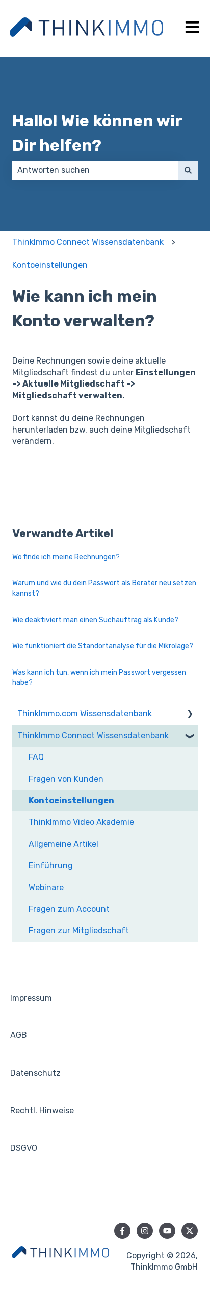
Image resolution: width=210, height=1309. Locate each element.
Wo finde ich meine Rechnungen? (66, 557)
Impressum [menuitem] (31, 998)
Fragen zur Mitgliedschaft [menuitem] (79, 930)
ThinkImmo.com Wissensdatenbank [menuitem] (84, 713)
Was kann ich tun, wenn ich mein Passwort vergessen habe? (99, 677)
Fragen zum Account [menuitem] (69, 909)
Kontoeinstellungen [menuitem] (71, 800)
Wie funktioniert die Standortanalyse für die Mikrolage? (102, 646)
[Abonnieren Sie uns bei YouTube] (167, 1231)
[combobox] (95, 170)
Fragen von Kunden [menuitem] (66, 779)
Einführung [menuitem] (51, 865)
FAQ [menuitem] (36, 757)
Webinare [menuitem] (46, 887)
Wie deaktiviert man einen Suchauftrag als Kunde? (95, 620)
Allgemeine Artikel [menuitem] (63, 844)
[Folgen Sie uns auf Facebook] (122, 1231)
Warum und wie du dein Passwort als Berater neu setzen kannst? (104, 588)
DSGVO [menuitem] (23, 1148)
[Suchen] (188, 170)
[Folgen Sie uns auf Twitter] (189, 1231)
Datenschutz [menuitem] (35, 1073)
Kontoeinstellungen (50, 265)
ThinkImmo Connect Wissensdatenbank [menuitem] (93, 735)
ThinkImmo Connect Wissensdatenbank (88, 242)
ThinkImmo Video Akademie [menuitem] (81, 822)
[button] (189, 714)
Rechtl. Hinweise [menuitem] (42, 1110)
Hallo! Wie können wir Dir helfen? (97, 133)
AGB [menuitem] (18, 1035)
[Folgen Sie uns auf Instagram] (145, 1231)
